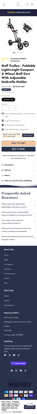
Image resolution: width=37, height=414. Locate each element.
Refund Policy (9, 305)
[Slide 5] (20, 52)
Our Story (7, 269)
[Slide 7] (23, 52)
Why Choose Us (9, 274)
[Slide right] (26, 52)
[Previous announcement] (4, 12)
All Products (8, 264)
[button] (4, 4)
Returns (7, 301)
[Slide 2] (15, 52)
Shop (6, 260)
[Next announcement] (34, 12)
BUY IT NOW (18, 149)
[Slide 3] (16, 52)
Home (6, 255)
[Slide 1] (13, 52)
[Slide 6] (21, 52)
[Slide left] (11, 52)
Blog (5, 283)
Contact (7, 278)
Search (6, 296)
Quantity (4, 104)
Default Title (8, 99)
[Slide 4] (18, 52)
